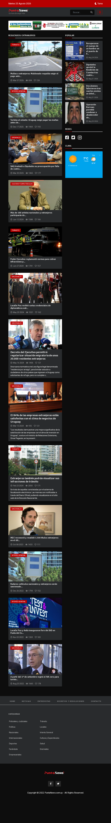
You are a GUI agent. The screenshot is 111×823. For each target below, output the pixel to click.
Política (12, 727)
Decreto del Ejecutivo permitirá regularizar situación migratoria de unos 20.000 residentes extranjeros (34, 355)
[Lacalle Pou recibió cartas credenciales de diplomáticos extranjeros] (35, 287)
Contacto (96, 701)
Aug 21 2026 (93, 79)
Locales (43, 727)
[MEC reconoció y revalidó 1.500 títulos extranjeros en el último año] (35, 520)
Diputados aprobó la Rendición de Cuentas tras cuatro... (92, 69)
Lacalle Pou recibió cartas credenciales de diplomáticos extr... (30, 306)
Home (12, 701)
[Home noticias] (54, 772)
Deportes (13, 743)
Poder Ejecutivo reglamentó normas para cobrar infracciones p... (33, 260)
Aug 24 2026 (93, 57)
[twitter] (73, 137)
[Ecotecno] (55, 25)
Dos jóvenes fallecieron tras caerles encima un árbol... (93, 90)
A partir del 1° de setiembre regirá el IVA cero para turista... (34, 678)
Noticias (26, 701)
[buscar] (91, 12)
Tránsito (15, 45)
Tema (100, 3)
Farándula (13, 749)
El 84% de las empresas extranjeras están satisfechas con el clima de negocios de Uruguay (34, 418)
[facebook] (67, 137)
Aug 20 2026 (93, 121)
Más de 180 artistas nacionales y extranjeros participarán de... (31, 214)
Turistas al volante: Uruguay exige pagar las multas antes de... (34, 121)
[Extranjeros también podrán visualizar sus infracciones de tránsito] (35, 460)
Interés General (19, 91)
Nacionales (17, 277)
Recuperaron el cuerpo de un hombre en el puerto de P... (92, 48)
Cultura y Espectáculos (22, 184)
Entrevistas (44, 701)
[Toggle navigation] (99, 12)
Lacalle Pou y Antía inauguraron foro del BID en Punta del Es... (32, 631)
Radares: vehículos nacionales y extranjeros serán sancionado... (33, 585)
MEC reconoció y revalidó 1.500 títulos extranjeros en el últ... (34, 539)
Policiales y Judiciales (18, 721)
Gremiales (16, 138)
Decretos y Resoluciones (70, 701)
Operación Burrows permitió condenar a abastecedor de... (92, 111)
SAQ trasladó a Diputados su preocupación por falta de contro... (34, 167)
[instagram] (80, 137)
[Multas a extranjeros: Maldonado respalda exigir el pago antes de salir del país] (35, 56)
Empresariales (15, 755)
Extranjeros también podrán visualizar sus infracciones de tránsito (34, 480)
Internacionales (15, 738)
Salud (42, 743)
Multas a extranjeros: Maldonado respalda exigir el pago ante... (34, 75)
